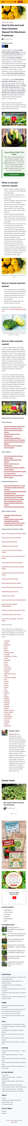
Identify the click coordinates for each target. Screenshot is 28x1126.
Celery (6, 662)
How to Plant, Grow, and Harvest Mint (11, 1013)
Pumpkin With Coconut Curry (10, 591)
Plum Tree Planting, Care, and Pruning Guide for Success (13, 1038)
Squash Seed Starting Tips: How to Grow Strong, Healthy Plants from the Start (14, 487)
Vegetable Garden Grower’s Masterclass (11, 1100)
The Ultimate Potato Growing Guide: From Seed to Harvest (14, 993)
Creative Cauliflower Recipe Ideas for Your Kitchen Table (14, 1059)
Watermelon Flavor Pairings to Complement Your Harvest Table (13, 1067)
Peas (5, 695)
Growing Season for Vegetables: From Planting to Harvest (16, 929)
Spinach (6, 708)
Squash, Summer (9, 710)
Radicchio (7, 702)
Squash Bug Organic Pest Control (14, 507)
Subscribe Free (14, 174)
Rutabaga (7, 706)
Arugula (6, 642)
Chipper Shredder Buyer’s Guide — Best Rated (13, 1091)
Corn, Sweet (7, 668)
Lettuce (6, 685)
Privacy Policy (14, 1122)
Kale (5, 679)
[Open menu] (25, 2)
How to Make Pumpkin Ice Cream (11, 583)
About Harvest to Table (7, 1102)
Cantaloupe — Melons (10, 656)
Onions (6, 691)
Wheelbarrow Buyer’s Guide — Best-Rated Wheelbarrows (12, 1078)
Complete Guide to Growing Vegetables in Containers (12, 985)
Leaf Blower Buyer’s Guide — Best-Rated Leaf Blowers (13, 1082)
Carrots (6, 658)
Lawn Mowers (5, 1075)
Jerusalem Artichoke (10, 677)
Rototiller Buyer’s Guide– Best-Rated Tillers (12, 1085)
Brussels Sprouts (9, 652)
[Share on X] (6, 46)
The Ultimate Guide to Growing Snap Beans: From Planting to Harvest (14, 997)
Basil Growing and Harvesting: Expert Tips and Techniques (13, 1006)
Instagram (4, 1113)
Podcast (4, 1098)
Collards (6, 666)
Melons (6, 687)
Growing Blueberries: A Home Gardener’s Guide (13, 1024)
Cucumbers (7, 670)
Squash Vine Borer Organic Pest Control (13, 610)
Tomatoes (7, 722)
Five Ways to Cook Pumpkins (10, 579)
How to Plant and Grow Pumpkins (11, 537)
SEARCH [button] (20, 1)
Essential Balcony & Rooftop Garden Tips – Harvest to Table (16, 964)
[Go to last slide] (4, 798)
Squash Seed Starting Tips (9, 541)
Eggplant (6, 671)
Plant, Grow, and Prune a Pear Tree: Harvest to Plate (13, 1035)
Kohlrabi (6, 681)
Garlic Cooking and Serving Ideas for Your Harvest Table (14, 1063)
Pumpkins (7, 700)
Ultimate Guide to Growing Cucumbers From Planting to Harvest (12, 982)
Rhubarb (6, 704)
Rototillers (7, 916)
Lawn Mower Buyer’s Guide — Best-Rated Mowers (14, 1087)
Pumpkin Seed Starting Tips (10, 546)
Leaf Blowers (8, 910)
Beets (5, 648)
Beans (6, 646)
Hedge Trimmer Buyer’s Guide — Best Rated (12, 1089)
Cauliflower (7, 660)
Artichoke (7, 641)
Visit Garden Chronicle (7, 1104)
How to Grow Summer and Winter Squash (14, 533)
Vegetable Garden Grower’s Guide (14, 523)
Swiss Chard (7, 718)
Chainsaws (7, 914)
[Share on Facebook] (3, 46)
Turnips (6, 724)
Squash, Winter (8, 712)
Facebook (4, 1111)
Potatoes (6, 698)
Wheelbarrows (8, 918)
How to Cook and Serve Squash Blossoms (14, 600)
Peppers (6, 696)
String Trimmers (8, 912)
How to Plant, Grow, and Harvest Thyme (11, 1011)
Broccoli (6, 650)
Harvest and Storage (7, 22)
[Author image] (3, 39)
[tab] (12, 813)
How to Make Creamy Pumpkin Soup (12, 587)
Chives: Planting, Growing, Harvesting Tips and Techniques (13, 1016)
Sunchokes (7, 714)
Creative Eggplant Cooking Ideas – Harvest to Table (13, 1055)
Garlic (5, 675)
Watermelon (7, 725)
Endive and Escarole (10, 673)
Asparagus (7, 644)
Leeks (6, 683)
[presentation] (14, 792)
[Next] (24, 798)
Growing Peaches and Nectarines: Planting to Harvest (12, 1031)
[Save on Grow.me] (9, 46)
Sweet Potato (8, 716)
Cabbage (6, 654)
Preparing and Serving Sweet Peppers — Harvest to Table (13, 1051)
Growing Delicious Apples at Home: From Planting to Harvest (14, 1027)
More (5, 921)
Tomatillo (6, 720)
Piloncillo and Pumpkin (8, 595)
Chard (6, 664)
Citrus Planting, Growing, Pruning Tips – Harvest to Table (14, 1042)
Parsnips (6, 693)
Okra (5, 689)
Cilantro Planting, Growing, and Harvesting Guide (13, 1009)
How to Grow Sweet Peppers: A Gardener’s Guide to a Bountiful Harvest (14, 978)
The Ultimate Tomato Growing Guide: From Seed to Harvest (13, 989)
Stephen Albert (9, 39)
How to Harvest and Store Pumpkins (12, 562)
